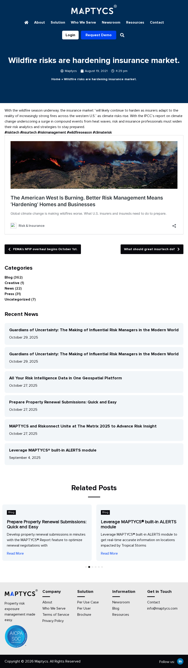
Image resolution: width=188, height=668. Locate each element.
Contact (157, 22)
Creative (12, 283)
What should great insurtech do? (149, 249)
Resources (135, 22)
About (39, 22)
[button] (122, 35)
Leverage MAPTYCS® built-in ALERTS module (53, 450)
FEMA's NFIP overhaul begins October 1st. (45, 249)
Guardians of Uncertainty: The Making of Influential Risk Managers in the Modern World (94, 329)
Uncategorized (17, 299)
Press (9, 294)
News (9, 288)
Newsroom (111, 22)
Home (56, 79)
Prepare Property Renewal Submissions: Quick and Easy (62, 402)
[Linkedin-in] (180, 661)
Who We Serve (83, 22)
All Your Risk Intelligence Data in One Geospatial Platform (65, 378)
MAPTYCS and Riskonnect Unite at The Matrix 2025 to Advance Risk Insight (83, 426)
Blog (9, 277)
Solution (58, 22)
